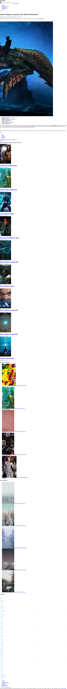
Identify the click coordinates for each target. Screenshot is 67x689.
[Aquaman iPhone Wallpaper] (5, 211)
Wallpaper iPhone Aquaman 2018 (8, 189)
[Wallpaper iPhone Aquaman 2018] (5, 187)
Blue (1, 609)
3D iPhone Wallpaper (15, 3)
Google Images (7, 123)
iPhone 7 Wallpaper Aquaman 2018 (9, 334)
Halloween (2, 644)
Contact (3, 5)
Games (2, 639)
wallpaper (32, 125)
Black (2, 607)
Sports (2, 673)
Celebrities (4, 478)
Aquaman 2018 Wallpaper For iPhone (9, 237)
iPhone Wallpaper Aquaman (7, 286)
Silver (2, 669)
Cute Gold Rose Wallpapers (7, 432)
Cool (1, 618)
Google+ (10, 139)
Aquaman (3, 136)
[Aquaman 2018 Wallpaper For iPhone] (5, 235)
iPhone (2, 646)
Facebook (3, 139)
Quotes (2, 664)
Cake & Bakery (3, 611)
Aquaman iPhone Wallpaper (7, 213)
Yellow (2, 678)
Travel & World (3, 676)
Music (2, 653)
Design (2, 623)
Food (1, 634)
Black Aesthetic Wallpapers (7, 455)
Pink (1, 660)
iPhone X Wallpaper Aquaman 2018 (9, 262)
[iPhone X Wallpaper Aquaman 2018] (5, 259)
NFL (1, 657)
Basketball (2, 605)
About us (3, 4)
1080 (3, 134)
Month (2, 650)
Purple (2, 662)
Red (1, 666)
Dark (1, 621)
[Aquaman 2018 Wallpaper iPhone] (5, 163)
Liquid (2, 648)
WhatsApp (7, 139)
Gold (1, 641)
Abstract (2, 598)
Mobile (3, 137)
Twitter (1, 139)
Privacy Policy (4, 7)
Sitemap (3, 9)
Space (2, 671)
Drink (2, 625)
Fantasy (2, 628)
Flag (1, 630)
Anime (2, 602)
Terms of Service (4, 8)
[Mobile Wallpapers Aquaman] (33, 68)
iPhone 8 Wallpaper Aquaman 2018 (9, 310)
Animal (2, 600)
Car (1, 612)
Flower (4, 386)
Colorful (2, 616)
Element (2, 627)
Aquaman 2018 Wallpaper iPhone (8, 165)
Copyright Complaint (5, 6)
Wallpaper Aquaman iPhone (7, 358)
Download (1, 140)
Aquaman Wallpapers (9, 16)
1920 (3, 135)
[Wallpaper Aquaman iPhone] (5, 356)
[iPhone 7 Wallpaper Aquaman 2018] (5, 332)
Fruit (1, 637)
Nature (2, 655)
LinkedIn (12, 139)
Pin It (15, 139)
